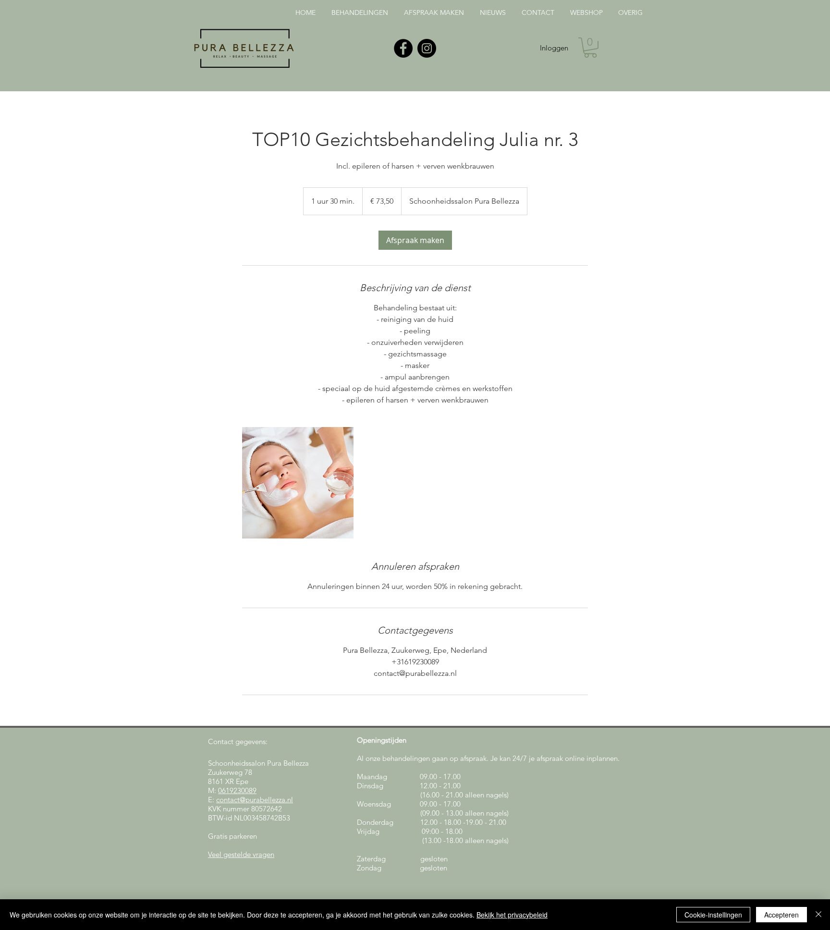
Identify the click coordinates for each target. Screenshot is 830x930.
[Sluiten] (818, 914)
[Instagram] (426, 48)
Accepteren (781, 914)
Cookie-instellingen (713, 914)
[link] (415, 240)
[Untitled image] (298, 482)
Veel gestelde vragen (241, 854)
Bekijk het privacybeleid (512, 914)
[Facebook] (403, 48)
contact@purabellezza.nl (254, 799)
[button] (590, 47)
